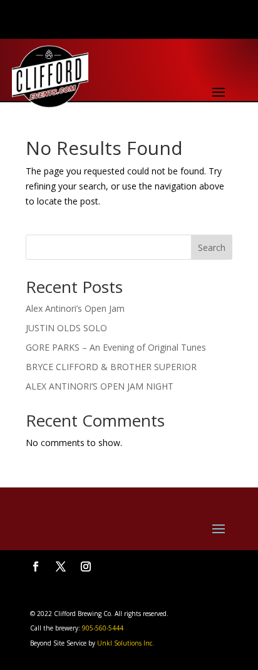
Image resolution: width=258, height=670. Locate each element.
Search (211, 247)
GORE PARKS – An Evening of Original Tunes (116, 347)
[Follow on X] (61, 566)
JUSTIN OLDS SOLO (66, 328)
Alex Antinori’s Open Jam (75, 308)
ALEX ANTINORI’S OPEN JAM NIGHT (99, 386)
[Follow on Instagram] (86, 566)
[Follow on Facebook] (36, 566)
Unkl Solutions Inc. (125, 643)
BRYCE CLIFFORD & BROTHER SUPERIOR (111, 367)
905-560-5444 (101, 628)
